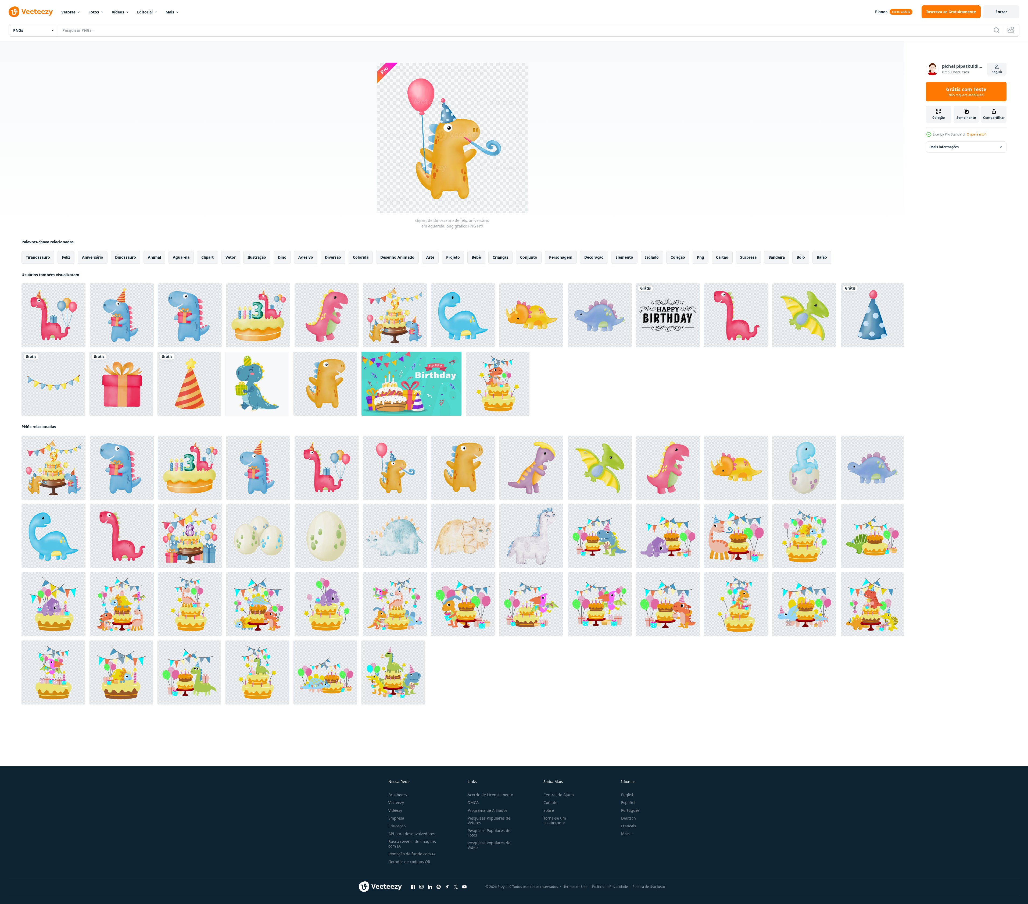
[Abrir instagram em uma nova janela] (421, 887)
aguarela (181, 257)
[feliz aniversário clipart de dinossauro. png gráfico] (190, 315)
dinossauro (125, 257)
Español (628, 802)
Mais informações (944, 147)
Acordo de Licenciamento (490, 794)
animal (154, 257)
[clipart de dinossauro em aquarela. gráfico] (327, 315)
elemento (624, 257)
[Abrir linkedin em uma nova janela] (430, 887)
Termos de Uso (576, 886)
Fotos (93, 12)
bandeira (776, 257)
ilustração (257, 257)
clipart (207, 257)
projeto (453, 257)
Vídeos (118, 12)
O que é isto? (976, 134)
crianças (500, 257)
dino (282, 257)
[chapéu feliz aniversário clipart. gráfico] (872, 315)
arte (430, 257)
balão (822, 257)
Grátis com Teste (966, 91)
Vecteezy (396, 802)
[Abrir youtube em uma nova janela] (464, 887)
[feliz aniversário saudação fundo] (411, 384)
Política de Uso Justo (648, 886)
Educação (397, 825)
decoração (594, 257)
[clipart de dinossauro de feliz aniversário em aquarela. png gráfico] (53, 315)
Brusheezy (397, 794)
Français (628, 825)
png (700, 257)
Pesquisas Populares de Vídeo (489, 845)
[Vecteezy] (31, 11)
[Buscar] (996, 30)
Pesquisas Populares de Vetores (489, 820)
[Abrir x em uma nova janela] (456, 887)
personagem (560, 257)
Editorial (145, 12)
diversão (333, 257)
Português (630, 810)
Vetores (68, 12)
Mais (170, 12)
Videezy (395, 810)
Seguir (997, 72)
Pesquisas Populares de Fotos (489, 833)
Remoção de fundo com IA (412, 853)
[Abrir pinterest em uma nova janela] (438, 887)
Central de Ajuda (558, 794)
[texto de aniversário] (668, 315)
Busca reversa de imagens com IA (412, 844)
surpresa (748, 257)
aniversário (92, 257)
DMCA (473, 802)
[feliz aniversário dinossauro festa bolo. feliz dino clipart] (497, 384)
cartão (722, 257)
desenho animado (397, 257)
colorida (360, 257)
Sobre (548, 810)
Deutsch (628, 818)
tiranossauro (38, 257)
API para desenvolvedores (411, 833)
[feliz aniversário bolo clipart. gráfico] (190, 536)
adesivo (305, 257)
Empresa (396, 818)
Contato (550, 802)
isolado (652, 257)
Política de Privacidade (610, 886)
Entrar (1001, 11)
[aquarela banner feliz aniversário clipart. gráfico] (53, 384)
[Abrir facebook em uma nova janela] (413, 887)
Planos (881, 11)
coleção (678, 257)
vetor (230, 257)
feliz (66, 257)
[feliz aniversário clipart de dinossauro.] (258, 315)
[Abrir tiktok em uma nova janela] (447, 887)
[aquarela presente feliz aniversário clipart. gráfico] (121, 384)
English (628, 794)
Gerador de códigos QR (409, 861)
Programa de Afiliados (487, 810)
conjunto (528, 257)
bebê (476, 257)
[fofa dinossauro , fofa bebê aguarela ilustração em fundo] (395, 536)
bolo (801, 257)
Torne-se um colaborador (554, 820)
